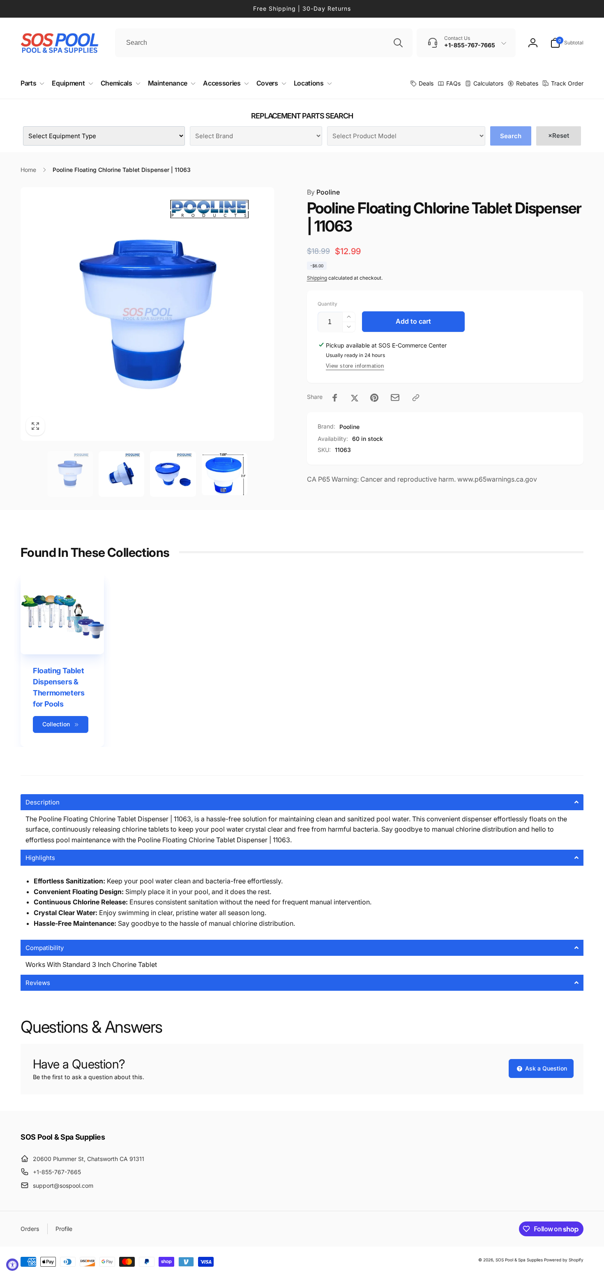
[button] (566, 43)
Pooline (323, 192)
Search (510, 136)
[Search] (398, 43)
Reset (558, 135)
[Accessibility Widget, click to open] (12, 1264)
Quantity (327, 303)
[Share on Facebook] (335, 398)
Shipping (317, 278)
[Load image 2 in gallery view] (121, 474)
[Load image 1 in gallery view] (70, 474)
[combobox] (264, 42)
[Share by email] (395, 397)
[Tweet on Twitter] (354, 398)
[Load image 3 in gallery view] (173, 474)
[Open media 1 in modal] (147, 314)
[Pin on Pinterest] (374, 398)
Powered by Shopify (563, 1259)
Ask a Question (545, 1068)
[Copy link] (416, 398)
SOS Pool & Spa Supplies (519, 1259)
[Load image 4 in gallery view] (224, 474)
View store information (355, 366)
